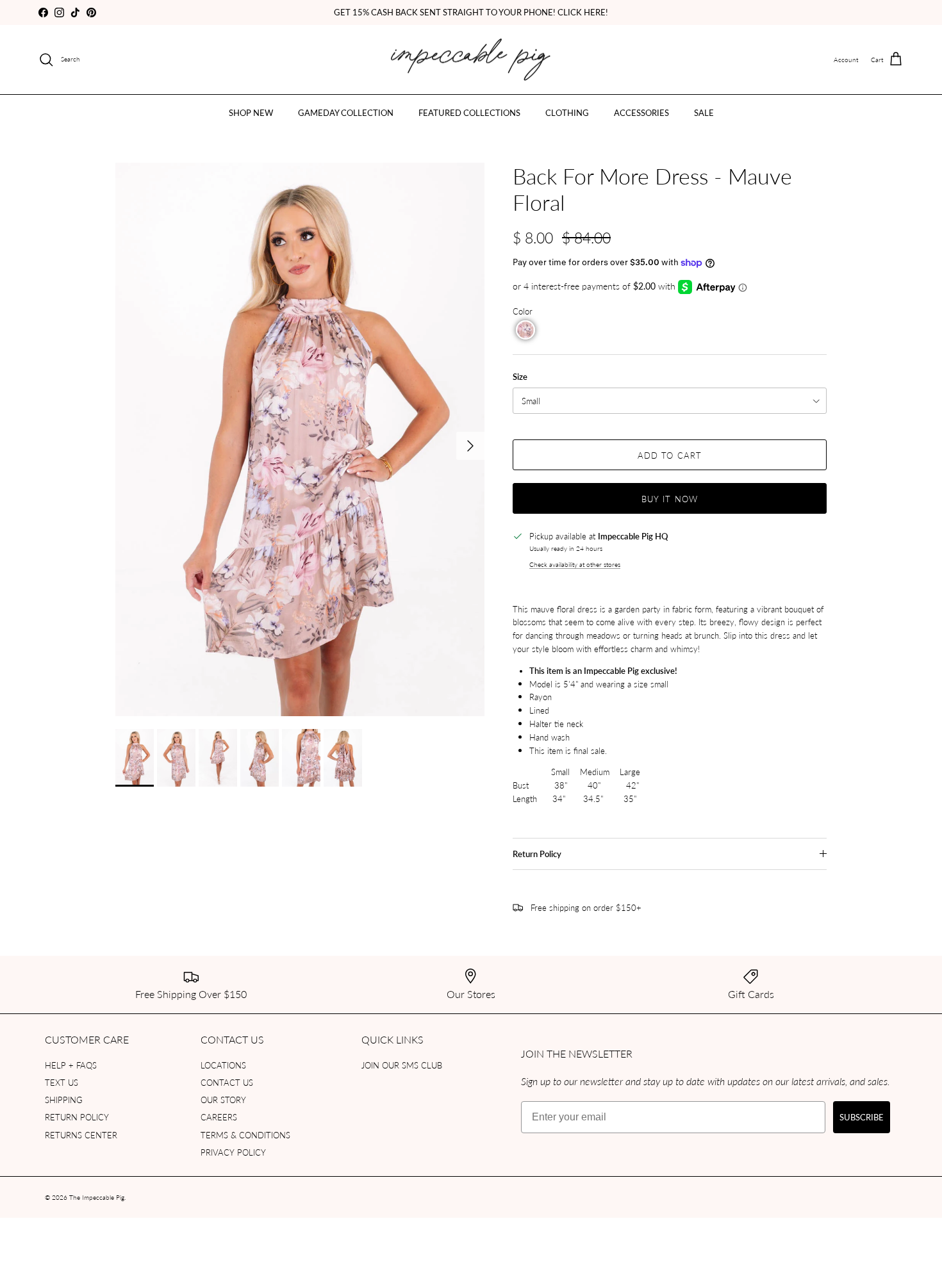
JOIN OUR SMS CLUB (401, 1065)
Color (523, 311)
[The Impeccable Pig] (471, 60)
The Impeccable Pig (96, 1197)
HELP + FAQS (71, 1065)
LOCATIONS (223, 1065)
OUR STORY (223, 1099)
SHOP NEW (251, 112)
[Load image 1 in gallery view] (299, 439)
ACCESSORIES (641, 112)
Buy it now (669, 499)
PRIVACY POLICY (233, 1152)
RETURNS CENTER (81, 1135)
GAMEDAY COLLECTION (345, 112)
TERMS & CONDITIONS (245, 1135)
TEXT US (61, 1082)
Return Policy (537, 854)
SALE (704, 112)
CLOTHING (567, 112)
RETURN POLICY (77, 1117)
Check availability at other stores (574, 564)
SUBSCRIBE (861, 1117)
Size (520, 377)
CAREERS (219, 1117)
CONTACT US (227, 1082)
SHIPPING (64, 1099)
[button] (525, 330)
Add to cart (669, 455)
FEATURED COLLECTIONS (469, 112)
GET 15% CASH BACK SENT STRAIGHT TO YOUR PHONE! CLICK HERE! (471, 12)
